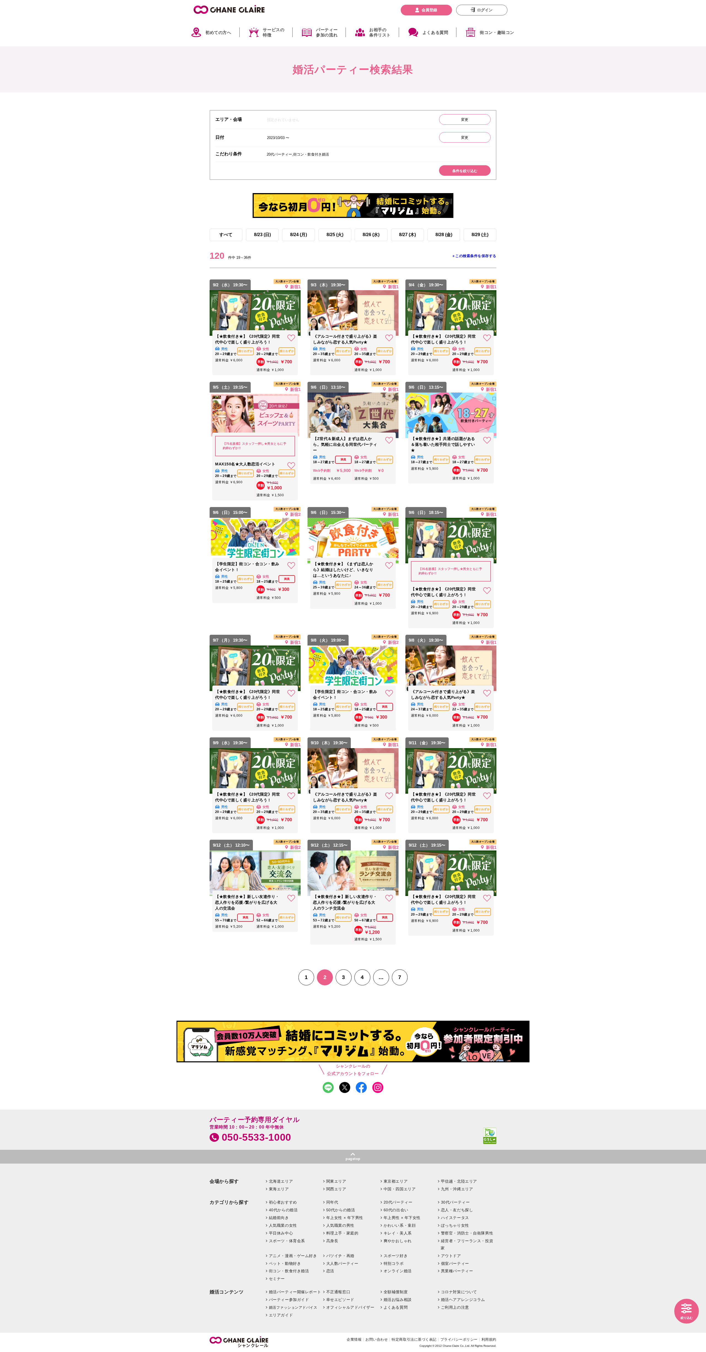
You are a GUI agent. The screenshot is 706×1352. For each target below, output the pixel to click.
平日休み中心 (281, 1233)
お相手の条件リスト (380, 32)
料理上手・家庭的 (342, 1233)
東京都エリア (396, 1181)
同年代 (332, 1202)
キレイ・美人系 (398, 1233)
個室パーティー (455, 1263)
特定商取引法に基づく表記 (414, 1339)
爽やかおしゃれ (398, 1241)
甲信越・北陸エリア (459, 1181)
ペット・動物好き (285, 1263)
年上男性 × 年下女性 (402, 1217)
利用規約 (489, 1339)
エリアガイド (281, 1315)
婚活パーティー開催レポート (295, 1292)
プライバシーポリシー (459, 1339)
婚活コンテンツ (227, 1292)
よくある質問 (435, 32)
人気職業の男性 (340, 1225)
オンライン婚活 (398, 1271)
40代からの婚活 (283, 1210)
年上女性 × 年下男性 (344, 1217)
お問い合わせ (376, 1339)
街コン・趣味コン (497, 32)
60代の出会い (396, 1210)
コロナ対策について (459, 1292)
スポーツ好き (396, 1256)
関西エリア (336, 1189)
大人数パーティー (342, 1263)
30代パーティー (455, 1202)
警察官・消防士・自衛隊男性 (467, 1233)
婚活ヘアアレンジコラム (463, 1299)
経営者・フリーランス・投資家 (467, 1244)
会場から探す (224, 1181)
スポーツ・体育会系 (287, 1241)
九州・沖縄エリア (457, 1189)
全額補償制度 (396, 1292)
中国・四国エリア (400, 1189)
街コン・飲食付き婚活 (289, 1271)
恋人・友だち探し (457, 1210)
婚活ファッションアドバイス (293, 1307)
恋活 (330, 1271)
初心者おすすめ (283, 1202)
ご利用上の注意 (455, 1307)
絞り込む (687, 1317)
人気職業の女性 (283, 1225)
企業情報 (354, 1339)
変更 (464, 120)
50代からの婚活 (340, 1210)
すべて (225, 234)
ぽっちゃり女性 (455, 1225)
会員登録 (429, 10)
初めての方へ (218, 32)
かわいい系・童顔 (400, 1225)
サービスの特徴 (273, 32)
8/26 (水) (371, 234)
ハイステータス (455, 1217)
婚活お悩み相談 (398, 1299)
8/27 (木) (407, 234)
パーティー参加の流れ (327, 32)
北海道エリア (281, 1181)
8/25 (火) (335, 234)
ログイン (485, 10)
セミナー (277, 1278)
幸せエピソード (340, 1299)
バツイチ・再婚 (340, 1256)
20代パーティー (398, 1202)
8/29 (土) (480, 234)
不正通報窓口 (338, 1292)
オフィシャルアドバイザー (350, 1307)
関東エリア (336, 1181)
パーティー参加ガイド (289, 1299)
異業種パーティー (457, 1271)
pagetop (353, 1159)
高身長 (332, 1241)
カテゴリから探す (229, 1202)
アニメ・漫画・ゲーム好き (293, 1256)
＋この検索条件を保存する (474, 256)
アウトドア (451, 1256)
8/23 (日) (262, 234)
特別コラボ (394, 1263)
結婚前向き (279, 1217)
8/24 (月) (298, 234)
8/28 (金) (443, 234)
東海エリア (279, 1189)
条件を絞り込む (464, 171)
